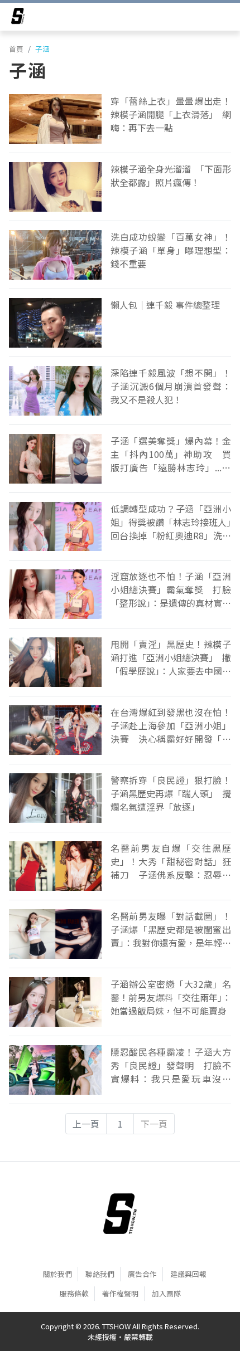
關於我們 (57, 1274)
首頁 (16, 48)
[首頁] (120, 1214)
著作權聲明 (120, 1293)
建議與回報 (188, 1274)
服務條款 (74, 1293)
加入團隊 (166, 1293)
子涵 (42, 48)
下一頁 (154, 1123)
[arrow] (17, 18)
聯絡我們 (99, 1274)
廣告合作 (142, 1274)
